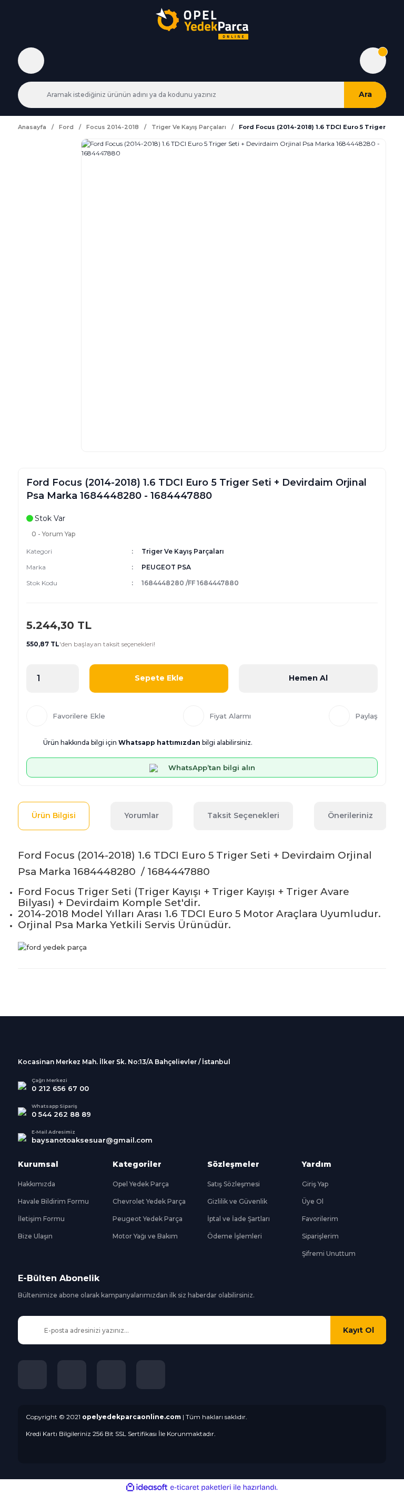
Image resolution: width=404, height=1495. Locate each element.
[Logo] (202, 24)
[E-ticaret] (200, 1487)
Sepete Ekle (159, 678)
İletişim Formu (41, 1219)
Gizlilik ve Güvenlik (237, 1201)
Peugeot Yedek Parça (148, 1219)
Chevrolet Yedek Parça (149, 1201)
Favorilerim (320, 1219)
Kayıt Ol (358, 1330)
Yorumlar (141, 815)
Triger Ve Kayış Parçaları (183, 551)
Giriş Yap (315, 1184)
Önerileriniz (350, 815)
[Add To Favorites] (65, 715)
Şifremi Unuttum (329, 1253)
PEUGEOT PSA (166, 567)
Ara (365, 94)
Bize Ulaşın (35, 1236)
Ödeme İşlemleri (234, 1236)
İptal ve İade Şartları (238, 1219)
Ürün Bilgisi (54, 815)
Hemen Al (308, 678)
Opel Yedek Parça (141, 1184)
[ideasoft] (147, 1487)
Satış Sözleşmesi (233, 1184)
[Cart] (373, 60)
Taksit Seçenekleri (243, 815)
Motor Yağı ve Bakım (145, 1236)
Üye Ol (313, 1201)
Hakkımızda (36, 1184)
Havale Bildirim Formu (53, 1201)
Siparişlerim (320, 1236)
